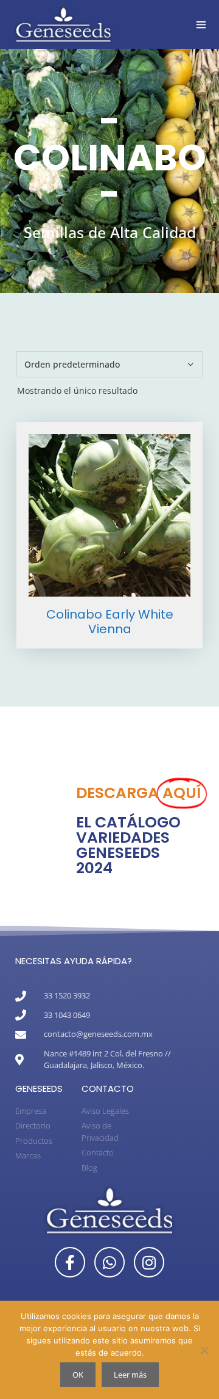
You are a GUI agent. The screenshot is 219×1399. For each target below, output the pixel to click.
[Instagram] (149, 1262)
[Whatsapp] (109, 1262)
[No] (204, 1350)
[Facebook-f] (70, 1262)
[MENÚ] (201, 24)
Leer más (130, 1374)
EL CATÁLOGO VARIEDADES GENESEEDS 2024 (128, 845)
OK (77, 1374)
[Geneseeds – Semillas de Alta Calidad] (63, 24)
